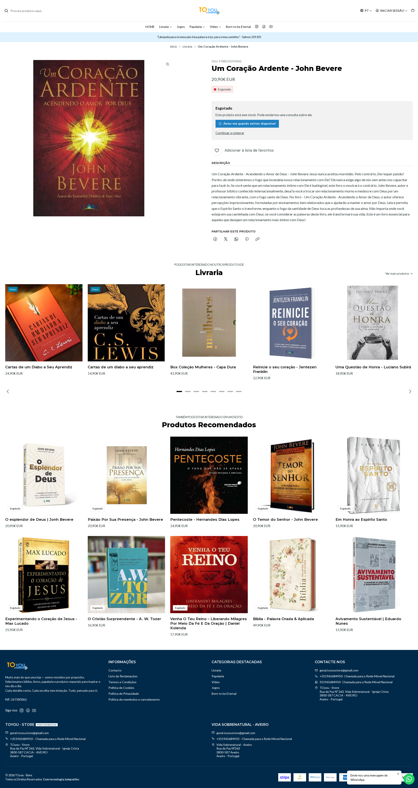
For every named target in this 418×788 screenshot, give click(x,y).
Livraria (164, 26)
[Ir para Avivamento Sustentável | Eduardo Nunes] (374, 574)
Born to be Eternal (238, 26)
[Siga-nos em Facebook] (264, 26)
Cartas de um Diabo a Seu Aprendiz (38, 367)
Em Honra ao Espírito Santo (361, 519)
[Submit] (6, 10)
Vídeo (214, 26)
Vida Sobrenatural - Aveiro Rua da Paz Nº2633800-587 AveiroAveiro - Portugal (234, 750)
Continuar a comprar (230, 133)
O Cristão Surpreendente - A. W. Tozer (124, 619)
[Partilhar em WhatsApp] (236, 239)
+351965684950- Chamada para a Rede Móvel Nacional (357, 676)
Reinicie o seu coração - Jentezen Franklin (285, 369)
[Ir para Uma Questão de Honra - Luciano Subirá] (374, 322)
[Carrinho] (412, 11)
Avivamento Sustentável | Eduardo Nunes (368, 621)
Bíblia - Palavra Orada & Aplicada (283, 619)
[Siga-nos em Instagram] (257, 26)
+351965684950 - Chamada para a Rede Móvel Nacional (48, 739)
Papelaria (195, 26)
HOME (150, 26)
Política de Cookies (121, 688)
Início (173, 46)
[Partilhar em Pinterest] (247, 239)
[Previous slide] (8, 391)
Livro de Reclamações (123, 676)
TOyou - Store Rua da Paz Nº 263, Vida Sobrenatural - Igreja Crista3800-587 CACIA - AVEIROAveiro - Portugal (354, 693)
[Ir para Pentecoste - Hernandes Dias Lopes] (209, 475)
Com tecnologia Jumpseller (61, 779)
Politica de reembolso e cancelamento (134, 699)
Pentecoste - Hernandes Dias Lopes (204, 519)
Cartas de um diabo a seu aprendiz (120, 367)
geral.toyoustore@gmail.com (339, 670)
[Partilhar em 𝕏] (225, 239)
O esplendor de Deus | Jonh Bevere (39, 519)
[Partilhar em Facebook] (215, 239)
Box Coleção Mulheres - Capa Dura (203, 367)
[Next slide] (409, 391)
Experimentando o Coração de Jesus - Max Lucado (41, 621)
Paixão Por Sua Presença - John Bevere (125, 519)
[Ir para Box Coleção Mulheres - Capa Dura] (209, 322)
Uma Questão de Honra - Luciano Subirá (373, 367)
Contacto (114, 670)
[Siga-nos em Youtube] (271, 26)
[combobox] (27, 10)
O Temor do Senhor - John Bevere (285, 519)
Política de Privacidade (123, 693)
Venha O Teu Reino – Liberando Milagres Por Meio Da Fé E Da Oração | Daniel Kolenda (208, 623)
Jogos (181, 26)
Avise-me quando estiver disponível (249, 123)
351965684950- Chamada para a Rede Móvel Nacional (356, 682)
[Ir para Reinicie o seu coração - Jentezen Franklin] (291, 322)
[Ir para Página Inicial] (209, 10)
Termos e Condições (122, 682)
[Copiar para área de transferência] (257, 239)
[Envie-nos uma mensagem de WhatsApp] (409, 779)
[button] (179, 391)
